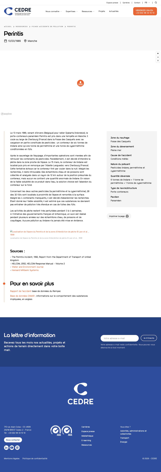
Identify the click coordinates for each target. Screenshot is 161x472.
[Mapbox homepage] (6, 113)
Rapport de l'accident (20, 291)
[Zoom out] (158, 57)
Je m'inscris (149, 338)
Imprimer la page (117, 216)
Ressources (87, 11)
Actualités (113, 11)
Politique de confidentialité (35, 458)
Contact (137, 3)
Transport (124, 438)
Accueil (8, 26)
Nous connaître (52, 11)
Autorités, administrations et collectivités (133, 432)
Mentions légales (11, 458)
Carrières (126, 3)
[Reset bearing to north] (158, 61)
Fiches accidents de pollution (47, 26)
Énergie (123, 442)
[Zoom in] (158, 53)
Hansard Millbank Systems (25, 270)
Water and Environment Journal (28, 266)
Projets (102, 11)
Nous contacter (13, 440)
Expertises (70, 11)
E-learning (86, 440)
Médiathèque (87, 436)
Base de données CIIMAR (22, 295)
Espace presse (112, 3)
